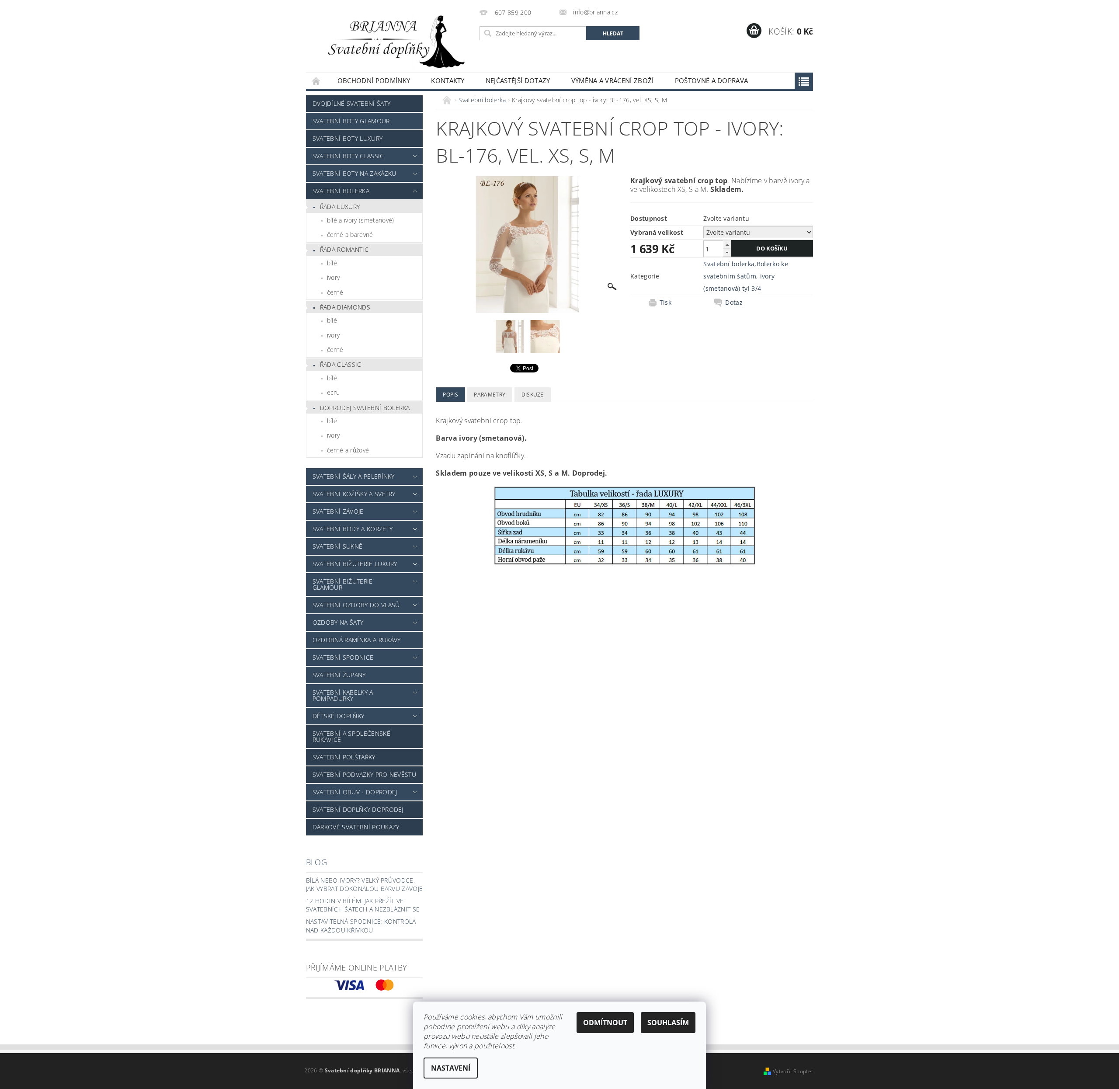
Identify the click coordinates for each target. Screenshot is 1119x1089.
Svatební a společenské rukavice (351, 736)
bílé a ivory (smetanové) (360, 220)
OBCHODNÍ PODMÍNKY (373, 80)
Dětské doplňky (338, 716)
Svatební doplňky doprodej (358, 809)
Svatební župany (339, 675)
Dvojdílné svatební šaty (351, 103)
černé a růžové (348, 450)
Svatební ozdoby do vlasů (356, 605)
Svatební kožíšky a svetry (354, 494)
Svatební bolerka (341, 191)
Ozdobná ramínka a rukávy (357, 640)
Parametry (489, 394)
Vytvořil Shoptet (793, 1071)
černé (335, 292)
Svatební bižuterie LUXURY (355, 564)
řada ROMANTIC (344, 249)
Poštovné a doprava (711, 80)
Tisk (665, 302)
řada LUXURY (340, 206)
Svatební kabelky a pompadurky (343, 695)
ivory (333, 277)
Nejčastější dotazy (518, 80)
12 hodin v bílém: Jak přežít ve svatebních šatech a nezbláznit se (363, 905)
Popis (450, 394)
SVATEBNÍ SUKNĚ (337, 546)
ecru (333, 392)
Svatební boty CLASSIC (348, 156)
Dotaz (734, 302)
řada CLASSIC (340, 364)
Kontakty (448, 80)
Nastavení (450, 1068)
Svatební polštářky (344, 757)
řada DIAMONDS (345, 307)
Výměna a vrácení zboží (612, 80)
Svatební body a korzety (353, 529)
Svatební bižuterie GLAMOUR (343, 584)
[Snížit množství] (727, 252)
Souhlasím (668, 1022)
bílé (332, 263)
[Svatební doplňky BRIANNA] (391, 40)
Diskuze (532, 394)
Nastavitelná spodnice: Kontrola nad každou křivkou (361, 925)
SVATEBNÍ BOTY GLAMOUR (351, 121)
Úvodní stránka (316, 80)
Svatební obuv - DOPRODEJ (355, 792)
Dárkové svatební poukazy (356, 827)
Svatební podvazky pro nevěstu (364, 774)
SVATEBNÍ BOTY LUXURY (347, 138)
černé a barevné (350, 234)
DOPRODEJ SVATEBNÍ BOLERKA (365, 408)
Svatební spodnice (343, 657)
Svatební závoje (338, 511)
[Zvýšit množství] (727, 244)
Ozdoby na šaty (338, 622)
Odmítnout (605, 1022)
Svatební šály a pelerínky (354, 476)
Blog (316, 862)
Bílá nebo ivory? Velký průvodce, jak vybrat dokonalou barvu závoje (364, 884)
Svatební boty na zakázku (354, 173)
